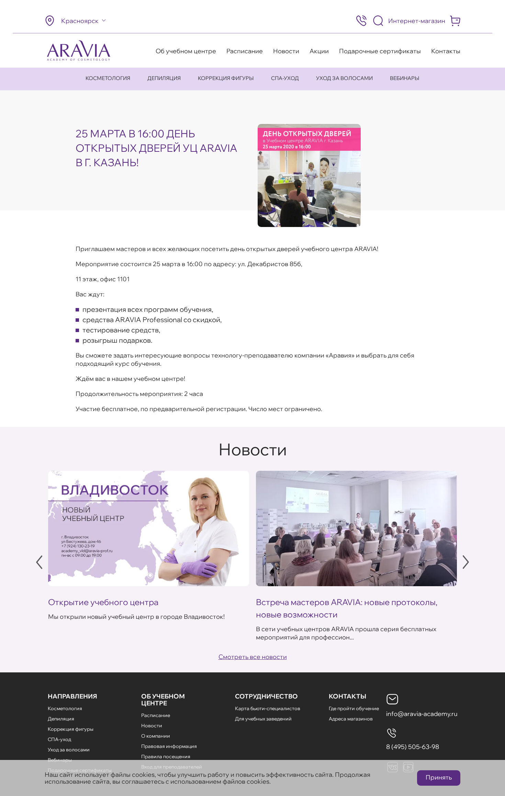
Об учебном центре (186, 51)
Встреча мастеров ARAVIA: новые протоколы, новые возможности (346, 608)
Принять (439, 777)
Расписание (244, 51)
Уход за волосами (344, 78)
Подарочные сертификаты (380, 51)
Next (466, 562)
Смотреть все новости (252, 657)
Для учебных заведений (263, 719)
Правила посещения (165, 756)
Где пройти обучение (354, 708)
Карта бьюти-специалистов (267, 708)
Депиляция (164, 78)
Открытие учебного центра (103, 602)
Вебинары (404, 78)
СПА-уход (285, 78)
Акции (319, 51)
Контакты (445, 51)
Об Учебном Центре (163, 699)
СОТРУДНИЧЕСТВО (266, 696)
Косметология (108, 78)
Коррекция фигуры (226, 78)
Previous (39, 562)
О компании (155, 736)
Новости (286, 51)
